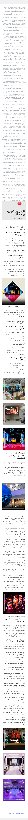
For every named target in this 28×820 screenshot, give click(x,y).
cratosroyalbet (22, 71)
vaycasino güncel (15, 34)
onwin (24, 14)
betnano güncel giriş (21, 50)
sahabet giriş (17, 42)
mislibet (18, 31)
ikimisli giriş (9, 33)
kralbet (4, 33)
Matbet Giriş (23, 31)
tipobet (7, 36)
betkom (12, 8)
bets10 (24, 94)
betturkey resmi (13, 178)
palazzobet (13, 52)
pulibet (17, 66)
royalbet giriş (22, 85)
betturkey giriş (22, 75)
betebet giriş (4, 21)
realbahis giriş (22, 30)
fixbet (21, 197)
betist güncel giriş (13, 145)
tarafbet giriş (22, 100)
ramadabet (11, 82)
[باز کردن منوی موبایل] (24, 203)
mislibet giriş (6, 123)
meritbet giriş (17, 111)
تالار (12, 347)
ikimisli (15, 39)
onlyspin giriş (7, 97)
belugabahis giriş (12, 30)
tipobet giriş (6, 26)
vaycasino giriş (8, 62)
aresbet (13, 45)
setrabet (14, 198)
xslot (24, 198)
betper (20, 29)
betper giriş (18, 126)
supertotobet (18, 120)
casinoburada (10, 139)
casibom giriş (14, 58)
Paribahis (6, 146)
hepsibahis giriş (11, 94)
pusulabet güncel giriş (21, 188)
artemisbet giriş (8, 31)
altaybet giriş (22, 13)
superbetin (23, 24)
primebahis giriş (12, 126)
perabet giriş (6, 7)
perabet (12, 42)
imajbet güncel (7, 177)
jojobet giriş (5, 23)
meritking (5, 17)
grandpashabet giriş (18, 17)
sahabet (18, 49)
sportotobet (4, 87)
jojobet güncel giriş (21, 136)
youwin (24, 74)
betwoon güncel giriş (16, 20)
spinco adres (19, 137)
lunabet (9, 21)
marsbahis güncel (15, 18)
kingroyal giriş (8, 24)
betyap (7, 88)
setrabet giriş (10, 104)
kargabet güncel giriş (12, 127)
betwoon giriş (22, 46)
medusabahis (22, 166)
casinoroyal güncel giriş (14, 36)
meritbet (23, 79)
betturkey (20, 14)
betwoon (24, 21)
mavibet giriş (12, 74)
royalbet (24, 135)
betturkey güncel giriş (21, 43)
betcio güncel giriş (21, 55)
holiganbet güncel (12, 37)
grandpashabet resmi (7, 132)
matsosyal (6, 95)
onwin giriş (13, 40)
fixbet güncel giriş (21, 195)
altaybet (16, 8)
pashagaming (8, 108)
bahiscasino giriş (7, 81)
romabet (16, 27)
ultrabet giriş (17, 105)
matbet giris (23, 45)
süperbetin (10, 72)
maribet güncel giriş (9, 169)
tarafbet (10, 15)
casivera (16, 139)
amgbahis (16, 168)
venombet (8, 42)
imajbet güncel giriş (7, 100)
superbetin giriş (8, 20)
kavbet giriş (8, 114)
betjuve (12, 105)
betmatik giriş (22, 36)
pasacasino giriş (15, 33)
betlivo (4, 152)
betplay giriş (10, 17)
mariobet (11, 7)
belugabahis (19, 69)
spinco (19, 10)
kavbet (10, 165)
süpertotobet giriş (6, 59)
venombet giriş (16, 166)
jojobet (9, 23)
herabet (13, 130)
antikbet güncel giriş (21, 98)
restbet (17, 52)
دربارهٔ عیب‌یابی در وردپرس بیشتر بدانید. (17, 813)
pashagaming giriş (7, 101)
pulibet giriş (11, 111)
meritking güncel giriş (15, 81)
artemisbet (6, 30)
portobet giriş (4, 181)
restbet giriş (14, 50)
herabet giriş (22, 11)
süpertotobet (17, 24)
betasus (20, 149)
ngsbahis (23, 120)
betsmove (6, 63)
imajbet (18, 85)
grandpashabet (6, 66)
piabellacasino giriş (14, 29)
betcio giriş (10, 161)
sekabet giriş (22, 26)
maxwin (7, 143)
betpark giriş (16, 75)
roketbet (5, 46)
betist (15, 98)
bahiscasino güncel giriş (16, 133)
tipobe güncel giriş (6, 71)
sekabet (23, 139)
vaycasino (23, 20)
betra (20, 63)
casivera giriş (10, 168)
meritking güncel (7, 107)
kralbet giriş (11, 68)
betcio (11, 60)
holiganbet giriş (23, 34)
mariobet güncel (22, 8)
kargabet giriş (6, 55)
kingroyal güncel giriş (11, 197)
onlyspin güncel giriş (10, 113)
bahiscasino (23, 47)
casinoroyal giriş (11, 181)
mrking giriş (23, 105)
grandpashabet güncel (17, 92)
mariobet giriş (22, 15)
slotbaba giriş (14, 21)
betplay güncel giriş (8, 14)
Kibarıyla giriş (12, 120)
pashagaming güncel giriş (20, 181)
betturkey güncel (12, 188)
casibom (19, 7)
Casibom (5, 137)
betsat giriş (24, 126)
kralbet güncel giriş (8, 121)
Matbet (7, 60)
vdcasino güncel (15, 53)
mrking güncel (11, 13)
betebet (9, 46)
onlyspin (20, 90)
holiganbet (14, 31)
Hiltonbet (4, 197)
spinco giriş (7, 110)
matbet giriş (17, 13)
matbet (12, 46)
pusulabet (7, 49)
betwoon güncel (22, 87)
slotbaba (17, 97)
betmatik (20, 132)
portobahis (16, 68)
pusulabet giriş (22, 52)
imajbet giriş (7, 90)
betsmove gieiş (22, 68)
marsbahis (6, 10)
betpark (18, 26)
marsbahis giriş (13, 26)
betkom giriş (9, 135)
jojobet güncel (10, 56)
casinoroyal (19, 114)
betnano (13, 23)
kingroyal (19, 65)
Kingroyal (20, 58)
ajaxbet (15, 162)
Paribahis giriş (22, 40)
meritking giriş (22, 18)
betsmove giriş (8, 117)
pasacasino (7, 76)
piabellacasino (19, 74)
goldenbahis (7, 91)
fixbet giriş (20, 82)
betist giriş (5, 193)
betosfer (15, 159)
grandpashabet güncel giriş (19, 172)
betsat (13, 24)
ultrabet (6, 15)
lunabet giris (19, 39)
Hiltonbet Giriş (22, 76)
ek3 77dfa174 (22, 97)
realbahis (6, 156)
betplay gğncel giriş (8, 182)
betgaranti (10, 85)
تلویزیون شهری (21, 238)
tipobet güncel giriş (8, 163)
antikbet (7, 111)
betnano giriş (17, 11)
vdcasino (6, 37)
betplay (15, 7)
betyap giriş (18, 23)
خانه (24, 218)
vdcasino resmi (12, 124)
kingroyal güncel (15, 15)
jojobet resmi (15, 14)
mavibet (23, 150)
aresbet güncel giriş (21, 72)
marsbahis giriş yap (22, 116)
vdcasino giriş (8, 53)
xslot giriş (15, 116)
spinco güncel (10, 39)
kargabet (23, 156)
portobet (6, 13)
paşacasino (23, 113)
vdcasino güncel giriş (9, 98)
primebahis (23, 111)
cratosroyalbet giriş (13, 10)
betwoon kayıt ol (19, 103)
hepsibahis (20, 162)
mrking (5, 56)
